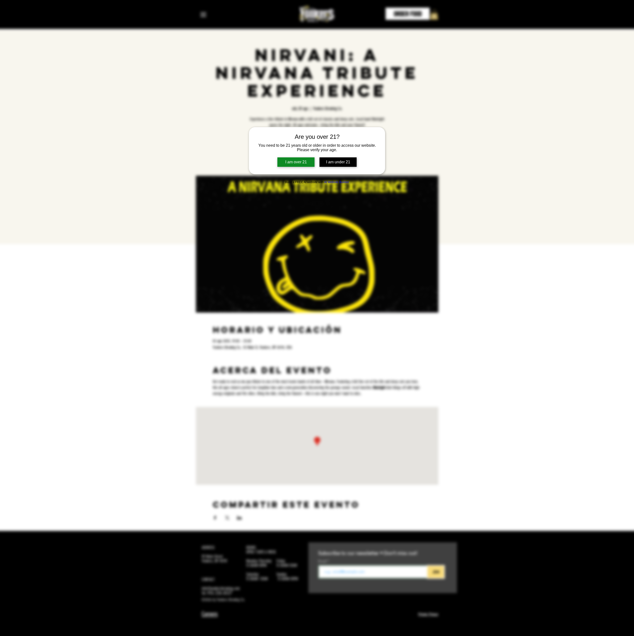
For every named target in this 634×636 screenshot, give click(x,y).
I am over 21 (296, 162)
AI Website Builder (336, 182)
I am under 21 (338, 162)
